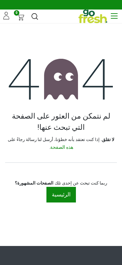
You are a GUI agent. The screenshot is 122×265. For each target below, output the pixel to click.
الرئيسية (61, 194)
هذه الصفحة (61, 147)
